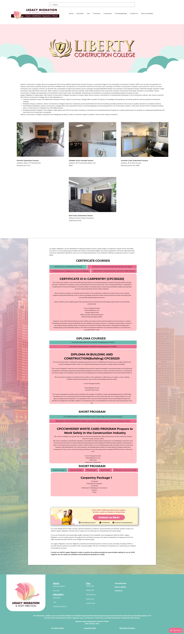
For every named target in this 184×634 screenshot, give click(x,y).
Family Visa (90, 586)
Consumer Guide (90, 628)
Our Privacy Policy (57, 628)
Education (58, 594)
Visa (54, 602)
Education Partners (60, 606)
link (138, 618)
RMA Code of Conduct (127, 628)
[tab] (68, 267)
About (56, 583)
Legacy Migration (59, 586)
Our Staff (56, 590)
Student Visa (90, 603)
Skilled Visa (90, 590)
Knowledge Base (120, 583)
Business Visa (91, 594)
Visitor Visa (90, 599)
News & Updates (120, 587)
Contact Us (118, 590)
